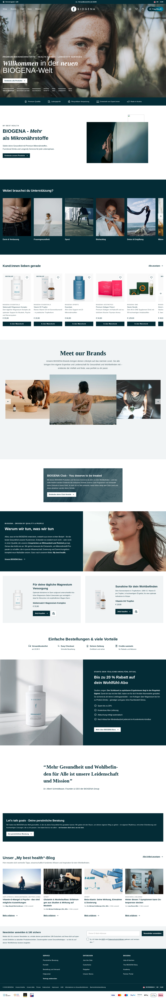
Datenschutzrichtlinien (116, 939)
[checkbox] (88, 939)
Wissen (38, 9)
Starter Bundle (132, 307)
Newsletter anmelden (152, 933)
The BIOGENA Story (130, 965)
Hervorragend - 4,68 (11, 2)
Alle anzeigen (154, 266)
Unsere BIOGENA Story (13, 559)
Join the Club (87, 960)
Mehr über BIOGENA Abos (106, 729)
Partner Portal (128, 974)
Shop (5, 9)
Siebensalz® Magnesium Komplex (15, 307)
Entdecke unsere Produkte (15, 155)
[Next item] (160, 216)
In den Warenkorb (17, 324)
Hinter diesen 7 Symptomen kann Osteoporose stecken (143, 901)
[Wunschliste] (136, 9)
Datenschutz (46, 987)
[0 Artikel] (143, 9)
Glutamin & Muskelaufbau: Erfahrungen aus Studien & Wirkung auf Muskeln (61, 902)
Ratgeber (86, 969)
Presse (38, 987)
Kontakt (45, 965)
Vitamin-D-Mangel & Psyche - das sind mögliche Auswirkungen (21, 901)
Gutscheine (87, 965)
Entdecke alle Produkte (13, 81)
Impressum (55, 987)
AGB (103, 939)
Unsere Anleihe (20, 987)
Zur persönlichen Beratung (18, 834)
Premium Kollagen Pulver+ (105, 307)
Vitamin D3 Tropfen (41, 307)
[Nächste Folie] (158, 401)
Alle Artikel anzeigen (151, 857)
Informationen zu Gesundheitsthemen (76, 987)
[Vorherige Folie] (8, 401)
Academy (126, 969)
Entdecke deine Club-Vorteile (60, 494)
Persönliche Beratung (50, 960)
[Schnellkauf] (53, 613)
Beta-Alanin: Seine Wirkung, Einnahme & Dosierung (103, 901)
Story (29, 9)
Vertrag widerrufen (50, 978)
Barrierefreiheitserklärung (98, 987)
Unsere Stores (88, 974)
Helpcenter (47, 974)
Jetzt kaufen (40, 613)
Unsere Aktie (31, 987)
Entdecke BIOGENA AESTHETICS (64, 449)
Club (22, 9)
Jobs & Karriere (128, 960)
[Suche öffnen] (124, 9)
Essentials (68, 307)
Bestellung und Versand (51, 969)
